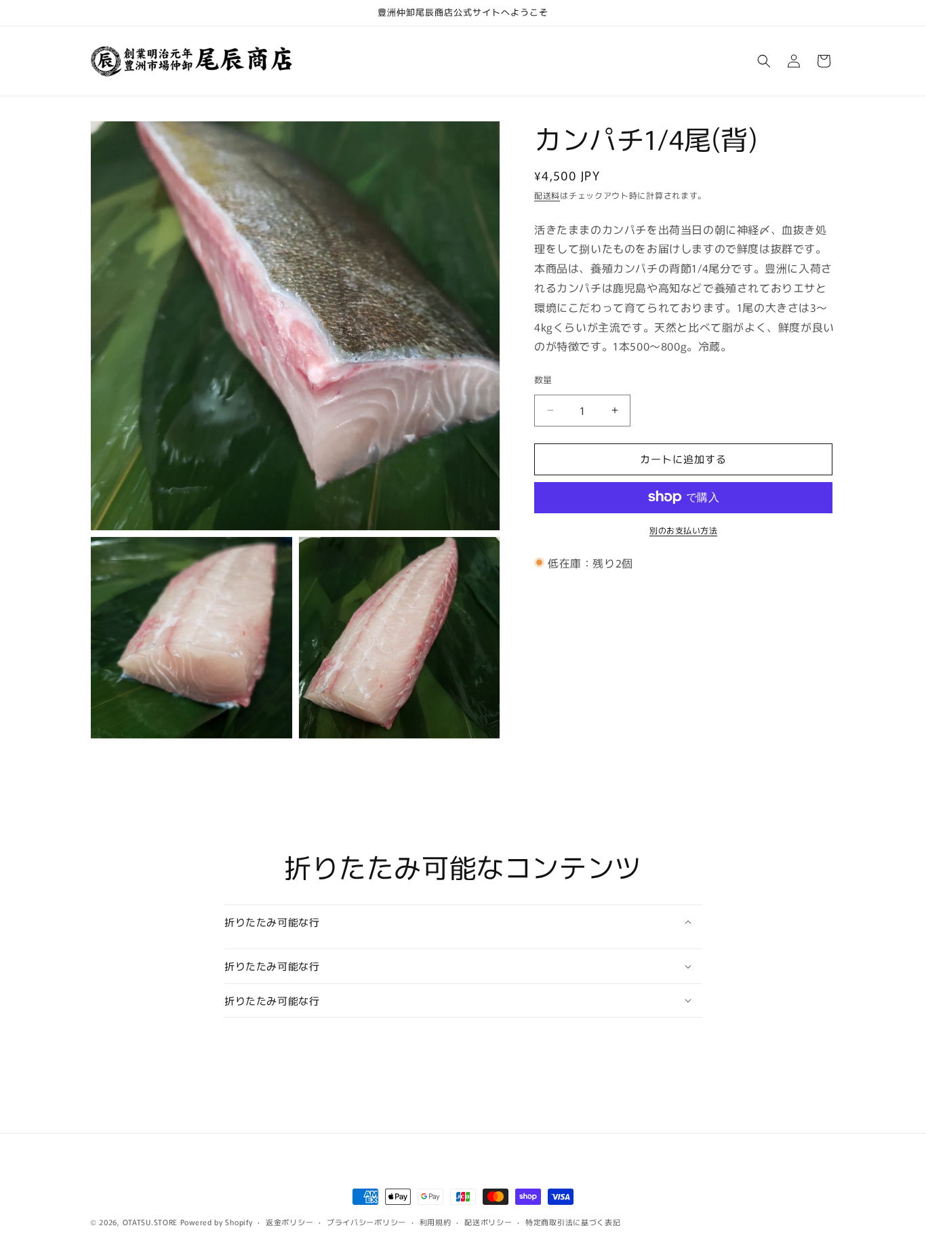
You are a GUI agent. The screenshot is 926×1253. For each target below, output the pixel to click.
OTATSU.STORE (150, 1221)
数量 (543, 379)
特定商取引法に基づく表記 (572, 1221)
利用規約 (435, 1221)
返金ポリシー (289, 1221)
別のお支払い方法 (683, 529)
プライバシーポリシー (366, 1221)
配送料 (547, 195)
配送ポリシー (488, 1221)
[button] (764, 61)
